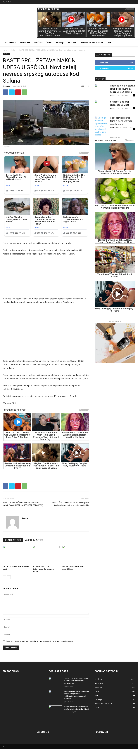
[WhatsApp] (24, 92)
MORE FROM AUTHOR (34, 540)
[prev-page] (4, 577)
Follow (130, 68)
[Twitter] (12, 92)
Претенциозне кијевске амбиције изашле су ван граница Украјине (122, 88)
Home (5, 50)
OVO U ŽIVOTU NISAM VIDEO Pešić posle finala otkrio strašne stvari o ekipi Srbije (70, 504)
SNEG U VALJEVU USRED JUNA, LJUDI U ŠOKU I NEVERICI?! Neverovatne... (76, 680)
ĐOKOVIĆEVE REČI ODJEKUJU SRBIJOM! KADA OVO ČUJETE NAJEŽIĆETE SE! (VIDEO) (23, 504)
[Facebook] (5, 92)
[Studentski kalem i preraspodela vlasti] (16, 555)
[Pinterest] (18, 92)
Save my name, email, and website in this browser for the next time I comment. (40, 641)
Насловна (10, 42)
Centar (8, 86)
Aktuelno (25, 42)
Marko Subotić (115, 127)
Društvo (38, 42)
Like (131, 62)
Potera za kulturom (92, 42)
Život (49, 42)
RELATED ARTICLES (13, 540)
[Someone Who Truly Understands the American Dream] (46, 555)
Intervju (60, 42)
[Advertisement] (46, 278)
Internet (72, 42)
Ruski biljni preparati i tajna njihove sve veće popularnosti (121, 120)
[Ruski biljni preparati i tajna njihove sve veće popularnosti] (101, 126)
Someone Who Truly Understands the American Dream (43, 569)
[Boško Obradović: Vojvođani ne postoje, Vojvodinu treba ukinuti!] (55, 710)
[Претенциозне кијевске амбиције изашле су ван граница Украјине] (101, 91)
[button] (132, 43)
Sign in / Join (7, 2)
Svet (109, 42)
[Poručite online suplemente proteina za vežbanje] (115, 343)
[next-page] (9, 577)
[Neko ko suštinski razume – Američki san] (75, 555)
